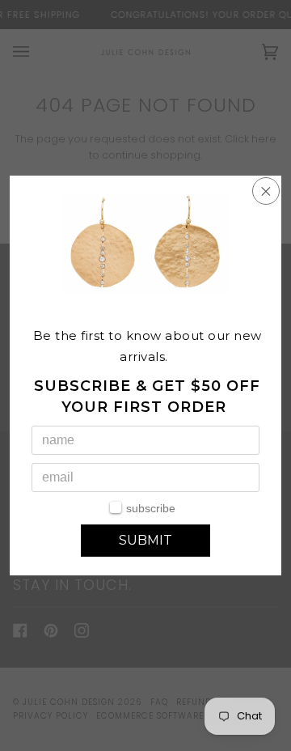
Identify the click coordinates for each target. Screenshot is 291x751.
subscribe (150, 508)
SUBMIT (145, 540)
